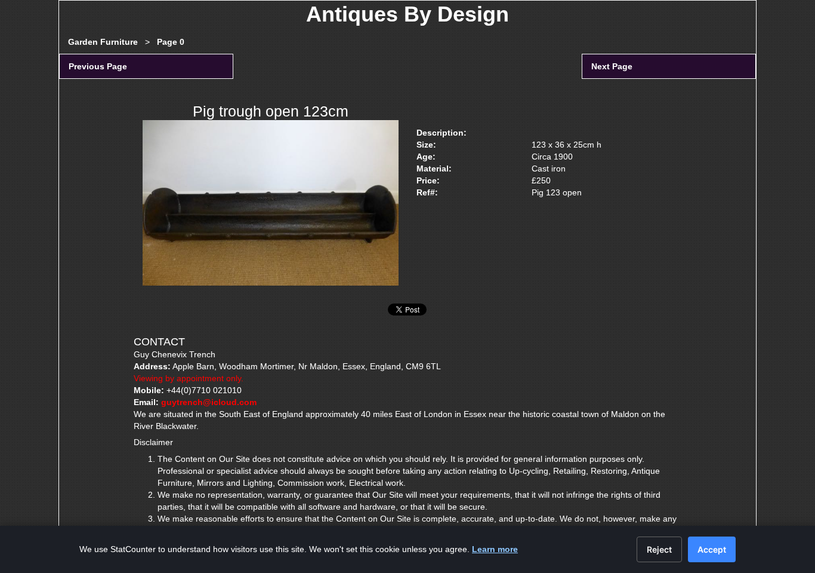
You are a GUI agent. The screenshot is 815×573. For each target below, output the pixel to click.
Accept (711, 549)
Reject (659, 549)
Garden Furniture (103, 42)
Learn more (495, 549)
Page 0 (170, 42)
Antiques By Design (407, 14)
